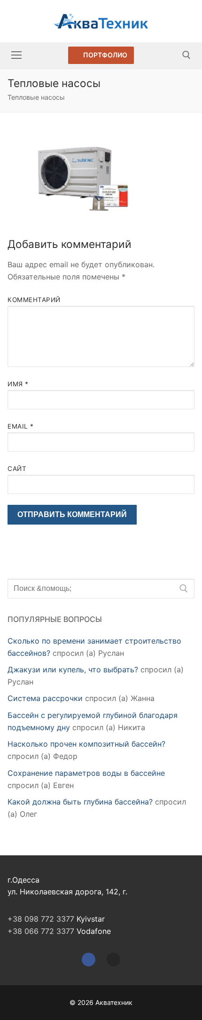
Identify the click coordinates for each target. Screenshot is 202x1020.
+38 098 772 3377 (41, 919)
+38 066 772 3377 (41, 931)
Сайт (17, 468)
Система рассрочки (45, 698)
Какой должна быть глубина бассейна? (80, 801)
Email (21, 426)
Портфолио (104, 55)
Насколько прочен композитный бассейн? (86, 744)
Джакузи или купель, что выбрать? (73, 669)
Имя (18, 384)
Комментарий (34, 299)
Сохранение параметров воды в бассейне (86, 773)
